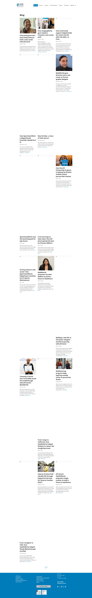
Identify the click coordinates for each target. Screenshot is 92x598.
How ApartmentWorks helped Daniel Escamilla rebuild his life (28, 139)
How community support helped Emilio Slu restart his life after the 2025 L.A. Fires (64, 35)
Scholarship (66, 5)
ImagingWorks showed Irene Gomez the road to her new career (28, 580)
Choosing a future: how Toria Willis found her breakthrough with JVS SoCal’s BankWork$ (28, 380)
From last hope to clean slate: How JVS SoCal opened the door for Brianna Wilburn (46, 240)
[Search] (75, 5)
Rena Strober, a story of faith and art (45, 137)
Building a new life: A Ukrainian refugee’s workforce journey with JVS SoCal (63, 341)
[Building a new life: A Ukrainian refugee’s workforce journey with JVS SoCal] (64, 296)
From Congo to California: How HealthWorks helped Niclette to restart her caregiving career (46, 444)
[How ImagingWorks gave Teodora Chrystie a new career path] (46, 23)
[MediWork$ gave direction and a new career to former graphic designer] (64, 62)
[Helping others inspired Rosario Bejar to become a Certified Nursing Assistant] (64, 569)
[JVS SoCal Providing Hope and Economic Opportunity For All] (20, 5)
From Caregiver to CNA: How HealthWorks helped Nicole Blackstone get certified (28, 547)
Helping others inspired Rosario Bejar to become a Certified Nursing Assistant (64, 580)
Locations (46, 5)
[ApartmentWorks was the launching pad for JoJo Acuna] (28, 195)
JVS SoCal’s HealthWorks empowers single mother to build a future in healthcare (63, 478)
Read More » (33, 50)
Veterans (61, 5)
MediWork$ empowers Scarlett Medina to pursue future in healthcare (45, 275)
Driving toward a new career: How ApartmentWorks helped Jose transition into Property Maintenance (28, 275)
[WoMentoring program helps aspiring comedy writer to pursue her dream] (64, 363)
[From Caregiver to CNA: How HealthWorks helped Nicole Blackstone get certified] (28, 501)
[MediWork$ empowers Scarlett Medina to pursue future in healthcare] (46, 263)
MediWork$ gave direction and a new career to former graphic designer (63, 76)
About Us (41, 5)
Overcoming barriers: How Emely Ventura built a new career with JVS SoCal (28, 38)
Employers (72, 5)
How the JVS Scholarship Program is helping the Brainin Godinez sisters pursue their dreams (64, 172)
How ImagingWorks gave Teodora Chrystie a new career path (46, 34)
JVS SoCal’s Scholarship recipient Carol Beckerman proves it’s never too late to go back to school (45, 582)
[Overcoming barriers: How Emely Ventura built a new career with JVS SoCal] (28, 25)
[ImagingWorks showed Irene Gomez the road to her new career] (28, 569)
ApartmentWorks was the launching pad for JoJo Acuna (28, 239)
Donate (35, 5)
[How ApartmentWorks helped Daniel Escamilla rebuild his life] (28, 94)
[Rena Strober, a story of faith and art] (46, 94)
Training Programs (53, 5)
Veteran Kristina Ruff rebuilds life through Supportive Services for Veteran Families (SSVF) (45, 478)
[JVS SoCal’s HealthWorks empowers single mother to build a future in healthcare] (64, 466)
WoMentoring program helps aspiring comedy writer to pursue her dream (63, 375)
